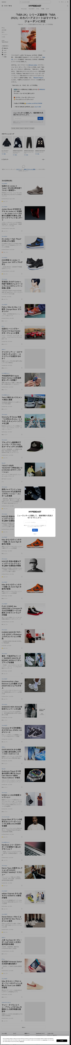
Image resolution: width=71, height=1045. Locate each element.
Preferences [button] (21, 1041)
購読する (35, 530)
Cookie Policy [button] (45, 1040)
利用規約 (42, 525)
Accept (61, 1040)
